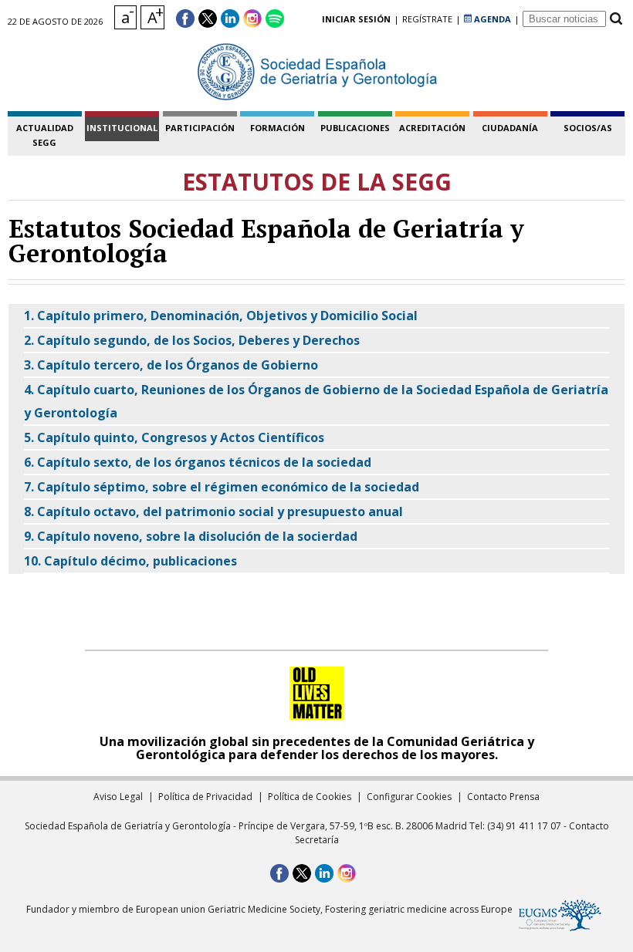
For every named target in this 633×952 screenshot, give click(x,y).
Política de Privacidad (205, 796)
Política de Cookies (309, 796)
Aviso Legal (118, 796)
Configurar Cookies (409, 796)
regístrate (427, 19)
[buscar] (615, 19)
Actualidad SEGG (44, 135)
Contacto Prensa (503, 796)
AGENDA (491, 19)
